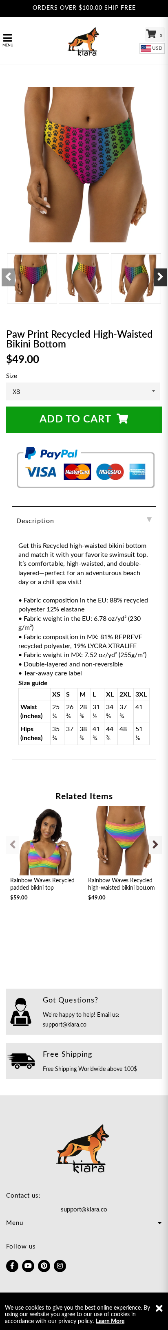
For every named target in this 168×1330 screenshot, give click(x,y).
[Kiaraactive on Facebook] (12, 1266)
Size (11, 376)
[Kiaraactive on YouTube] (28, 1266)
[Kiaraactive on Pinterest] (44, 1266)
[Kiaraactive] (84, 40)
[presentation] (8, 277)
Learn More (110, 1321)
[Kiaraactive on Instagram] (60, 1266)
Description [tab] (35, 521)
